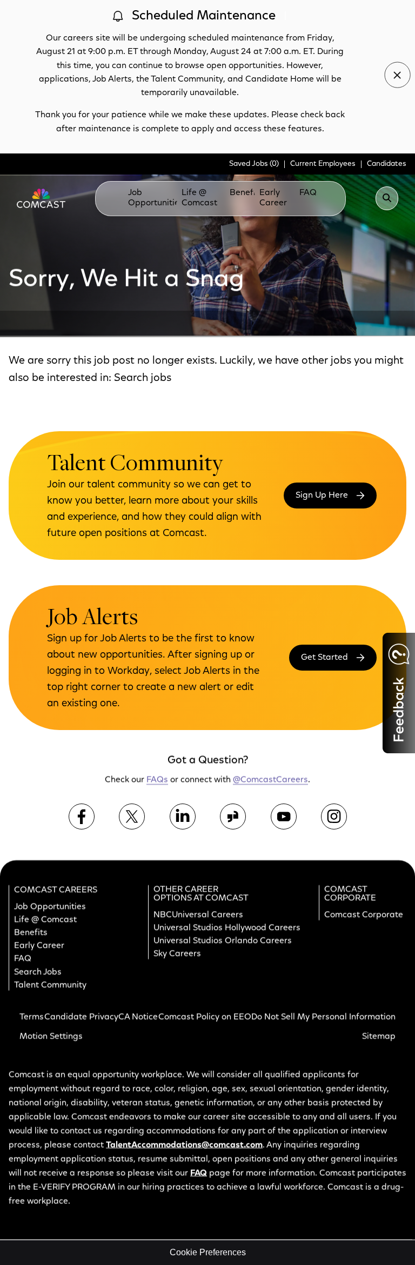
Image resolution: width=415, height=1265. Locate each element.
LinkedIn (183, 816)
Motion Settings (51, 1036)
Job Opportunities (156, 198)
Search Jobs (38, 972)
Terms (31, 1017)
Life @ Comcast (199, 198)
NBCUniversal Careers (198, 915)
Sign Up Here (322, 495)
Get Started (324, 657)
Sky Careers (177, 953)
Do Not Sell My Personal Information (323, 1017)
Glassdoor (233, 816)
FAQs (310, 193)
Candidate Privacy (81, 1017)
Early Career (273, 198)
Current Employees (323, 164)
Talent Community (50, 985)
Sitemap (379, 1036)
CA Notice (138, 1017)
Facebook (82, 816)
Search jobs (142, 378)
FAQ (22, 959)
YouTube (284, 816)
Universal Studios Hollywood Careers (226, 927)
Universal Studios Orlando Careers (222, 940)
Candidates (386, 164)
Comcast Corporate (363, 915)
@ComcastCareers (270, 780)
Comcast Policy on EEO (204, 1017)
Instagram (334, 816)
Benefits (246, 193)
